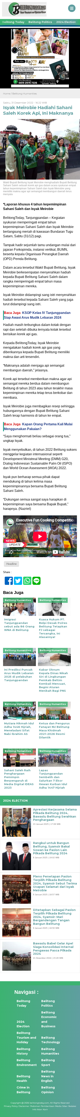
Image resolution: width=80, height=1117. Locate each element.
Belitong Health (23, 1078)
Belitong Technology (50, 1040)
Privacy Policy (11, 1106)
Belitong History (23, 1051)
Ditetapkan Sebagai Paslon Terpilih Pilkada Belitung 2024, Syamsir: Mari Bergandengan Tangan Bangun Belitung (54, 917)
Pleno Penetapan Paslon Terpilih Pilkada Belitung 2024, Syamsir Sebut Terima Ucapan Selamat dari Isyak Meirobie (55, 883)
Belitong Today (13, 22)
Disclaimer (23, 1106)
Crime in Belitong (23, 1090)
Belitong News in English (48, 1076)
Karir (45, 1109)
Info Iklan (37, 1109)
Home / (7, 93)
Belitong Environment (27, 1062)
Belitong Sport (48, 1062)
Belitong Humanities (24, 93)
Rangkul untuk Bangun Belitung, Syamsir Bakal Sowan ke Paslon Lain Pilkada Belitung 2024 (51, 848)
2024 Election (66, 22)
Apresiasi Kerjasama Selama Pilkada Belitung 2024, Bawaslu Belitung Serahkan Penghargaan (55, 815)
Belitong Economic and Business (49, 1019)
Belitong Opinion (48, 1090)
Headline (11, 563)
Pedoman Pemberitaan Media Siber (48, 1106)
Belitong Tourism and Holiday (26, 1037)
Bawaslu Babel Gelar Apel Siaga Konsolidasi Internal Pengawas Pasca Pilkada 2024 (53, 949)
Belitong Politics (40, 22)
